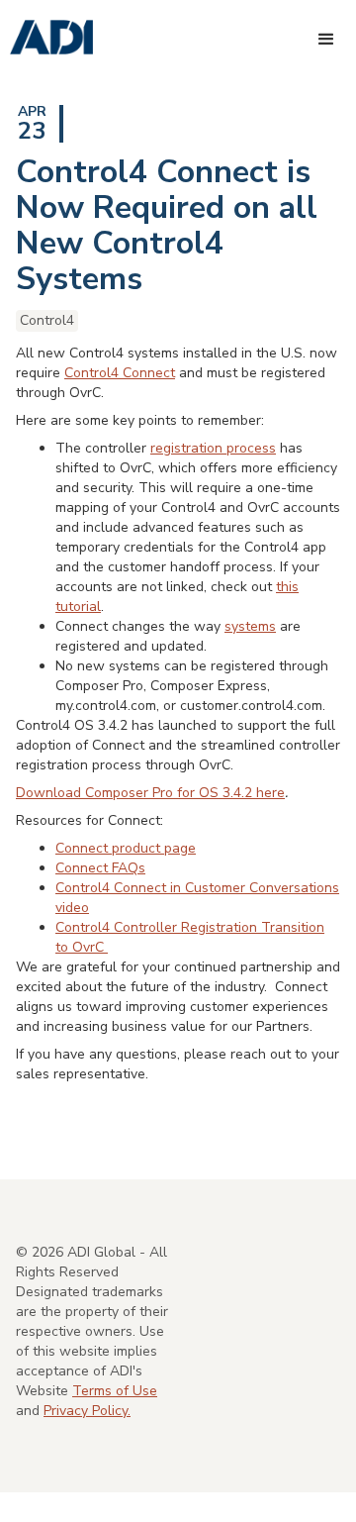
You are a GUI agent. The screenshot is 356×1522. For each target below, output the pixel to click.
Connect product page (125, 848)
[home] (46, 38)
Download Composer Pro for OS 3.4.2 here (150, 792)
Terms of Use (114, 1390)
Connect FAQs (100, 868)
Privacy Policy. (87, 1410)
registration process (213, 448)
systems (250, 626)
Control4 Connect (119, 372)
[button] (326, 39)
